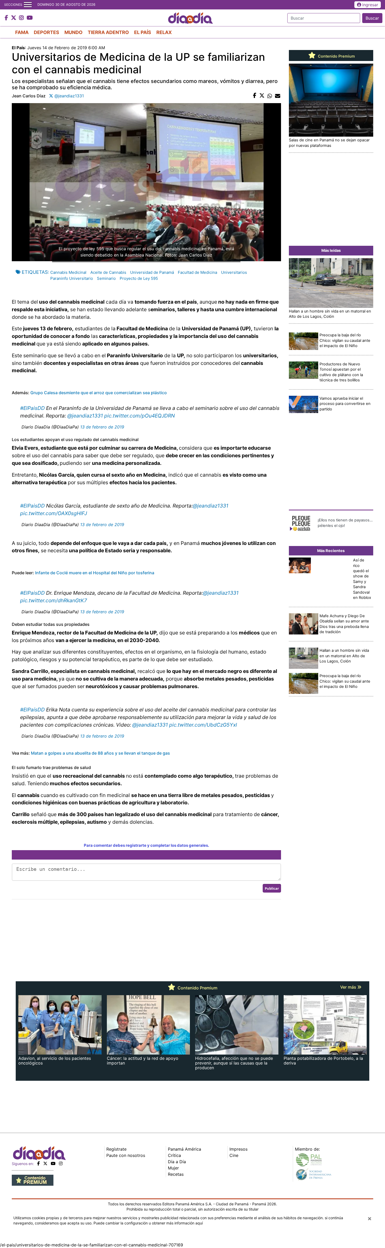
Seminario (106, 278)
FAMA (22, 32)
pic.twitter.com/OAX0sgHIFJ (53, 513)
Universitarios (234, 272)
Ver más (348, 987)
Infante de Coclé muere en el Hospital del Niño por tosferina (94, 572)
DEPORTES (46, 32)
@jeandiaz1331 (85, 416)
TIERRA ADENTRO (108, 32)
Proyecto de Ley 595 (139, 278)
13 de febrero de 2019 (102, 427)
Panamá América (184, 1149)
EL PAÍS (142, 32)
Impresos (238, 1149)
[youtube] (53, 1163)
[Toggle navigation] (27, 4)
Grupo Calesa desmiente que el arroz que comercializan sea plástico (98, 392)
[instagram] (61, 1163)
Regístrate (116, 1149)
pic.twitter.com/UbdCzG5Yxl (203, 725)
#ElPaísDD (32, 709)
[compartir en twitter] (262, 95)
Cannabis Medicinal (68, 272)
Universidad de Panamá (152, 272)
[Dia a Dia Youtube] (30, 18)
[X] (45, 1163)
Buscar (372, 18)
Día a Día (177, 1161)
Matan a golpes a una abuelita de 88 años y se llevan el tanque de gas (100, 753)
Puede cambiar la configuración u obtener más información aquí (148, 1223)
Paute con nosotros (125, 1155)
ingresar (370, 4)
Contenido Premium (336, 56)
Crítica (174, 1155)
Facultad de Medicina (197, 272)
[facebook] (38, 1163)
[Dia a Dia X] (14, 18)
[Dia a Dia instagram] (22, 18)
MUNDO (73, 32)
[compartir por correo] (278, 95)
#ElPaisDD (32, 408)
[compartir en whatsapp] (269, 95)
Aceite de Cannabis (108, 272)
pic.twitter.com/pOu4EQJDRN (139, 416)
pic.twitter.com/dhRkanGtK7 (53, 600)
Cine (233, 1155)
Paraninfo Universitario (71, 278)
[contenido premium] (32, 1179)
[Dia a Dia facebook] (7, 18)
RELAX (164, 32)
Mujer (173, 1168)
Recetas (176, 1174)
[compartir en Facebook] (255, 95)
